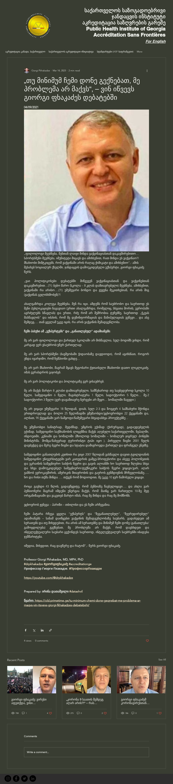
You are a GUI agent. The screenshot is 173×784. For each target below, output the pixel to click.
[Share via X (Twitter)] (33, 630)
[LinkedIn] (32, 778)
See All (162, 659)
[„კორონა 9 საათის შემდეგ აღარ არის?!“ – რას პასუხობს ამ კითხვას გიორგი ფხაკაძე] (86, 679)
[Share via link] (50, 630)
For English (155, 41)
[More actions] (147, 70)
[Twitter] (24, 778)
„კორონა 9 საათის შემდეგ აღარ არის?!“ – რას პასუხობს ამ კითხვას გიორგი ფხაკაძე (84, 701)
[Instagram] (8, 778)
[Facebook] (16, 778)
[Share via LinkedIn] (42, 630)
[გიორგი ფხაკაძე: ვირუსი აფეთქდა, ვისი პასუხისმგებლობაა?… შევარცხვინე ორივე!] (31, 679)
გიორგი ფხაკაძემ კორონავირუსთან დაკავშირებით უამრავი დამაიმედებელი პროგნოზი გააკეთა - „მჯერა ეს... (140, 701)
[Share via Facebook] (25, 630)
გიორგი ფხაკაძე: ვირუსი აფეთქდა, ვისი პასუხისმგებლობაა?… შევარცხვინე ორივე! (28, 701)
